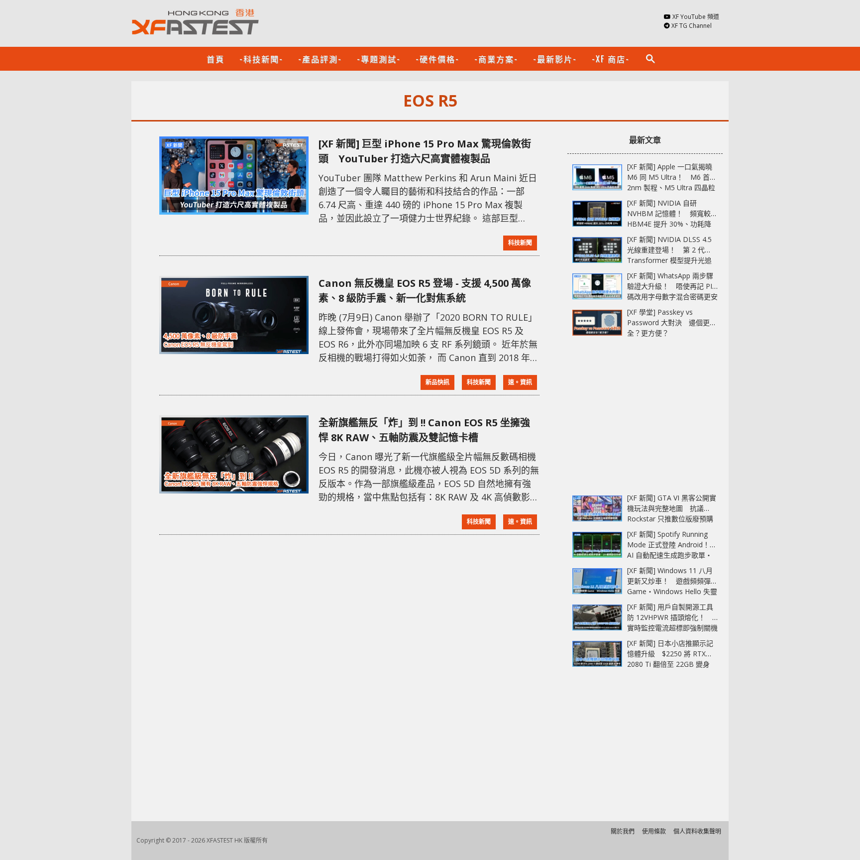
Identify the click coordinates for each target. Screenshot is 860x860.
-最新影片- (555, 59)
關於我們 (623, 831)
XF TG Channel (691, 25)
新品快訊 (437, 382)
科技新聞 (520, 243)
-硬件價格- (437, 59)
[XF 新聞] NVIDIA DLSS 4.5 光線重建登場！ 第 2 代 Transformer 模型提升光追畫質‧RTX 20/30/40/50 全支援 (669, 260)
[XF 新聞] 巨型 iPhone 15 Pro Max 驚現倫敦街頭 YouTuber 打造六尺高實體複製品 (425, 151)
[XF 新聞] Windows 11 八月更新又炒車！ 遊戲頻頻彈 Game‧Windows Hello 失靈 (672, 581)
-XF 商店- (611, 59)
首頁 (215, 59)
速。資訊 (520, 382)
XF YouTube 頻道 (695, 16)
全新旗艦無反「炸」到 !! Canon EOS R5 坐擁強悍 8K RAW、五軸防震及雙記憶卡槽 (424, 430)
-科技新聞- (261, 59)
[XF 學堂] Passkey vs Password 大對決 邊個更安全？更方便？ (672, 322)
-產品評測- (320, 59)
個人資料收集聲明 (697, 831)
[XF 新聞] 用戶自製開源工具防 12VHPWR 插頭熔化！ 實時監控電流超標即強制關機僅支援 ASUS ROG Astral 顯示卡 (672, 627)
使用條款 (654, 831)
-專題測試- (379, 59)
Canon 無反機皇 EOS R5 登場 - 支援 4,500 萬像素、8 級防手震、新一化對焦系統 (425, 290)
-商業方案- (496, 59)
